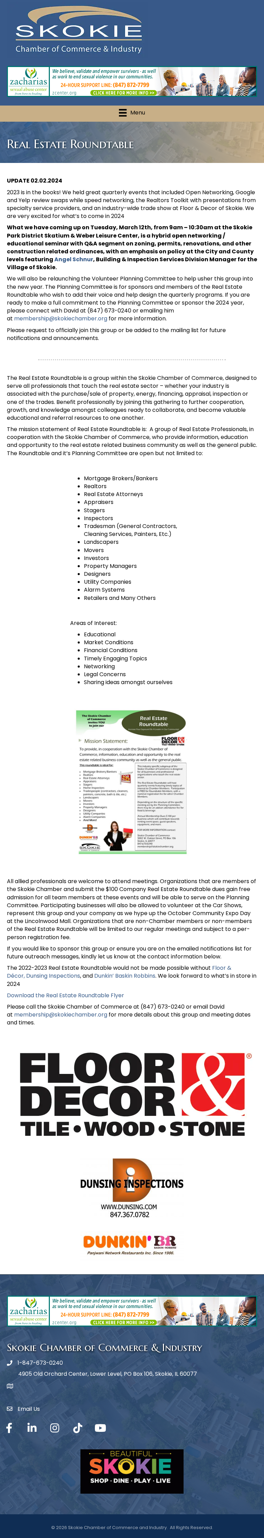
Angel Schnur (73, 259)
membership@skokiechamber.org (60, 318)
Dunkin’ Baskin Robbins (124, 976)
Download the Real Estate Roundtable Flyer (65, 995)
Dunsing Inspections (53, 976)
